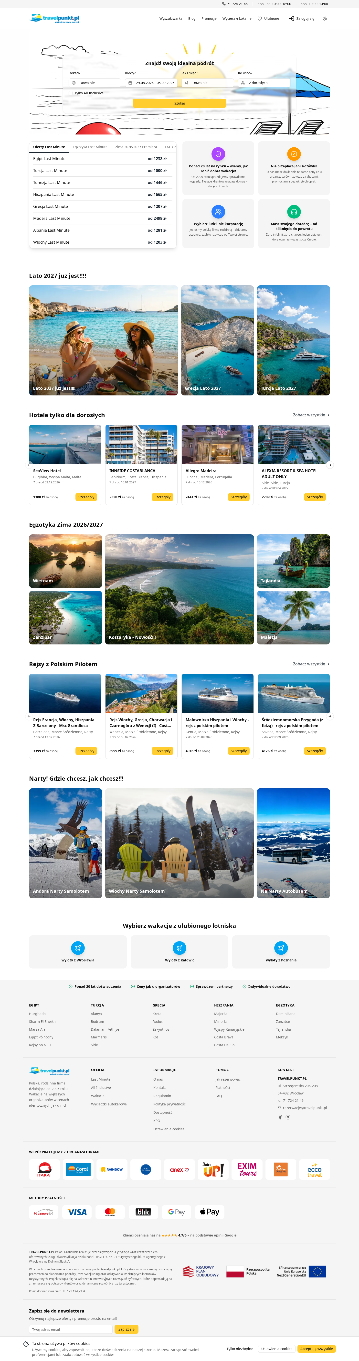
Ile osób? (245, 73)
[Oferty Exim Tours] (247, 1169)
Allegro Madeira (201, 470)
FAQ (218, 1095)
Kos (155, 1037)
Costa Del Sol (224, 1045)
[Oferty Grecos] (145, 1169)
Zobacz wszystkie (309, 415)
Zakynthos (161, 1029)
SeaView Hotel (47, 470)
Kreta (157, 1013)
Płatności (222, 1087)
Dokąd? (74, 73)
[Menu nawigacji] (325, 18)
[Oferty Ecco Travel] (314, 1169)
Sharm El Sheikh (42, 1021)
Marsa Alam (39, 1029)
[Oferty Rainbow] (111, 1169)
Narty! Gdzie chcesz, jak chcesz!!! (76, 778)
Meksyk (282, 1037)
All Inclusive (101, 1087)
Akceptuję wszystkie (316, 1348)
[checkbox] (71, 93)
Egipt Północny (41, 1037)
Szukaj (179, 103)
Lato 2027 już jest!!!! (57, 275)
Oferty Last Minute (49, 146)
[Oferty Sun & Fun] (280, 1169)
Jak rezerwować (228, 1079)
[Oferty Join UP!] (213, 1169)
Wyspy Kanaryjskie (229, 1029)
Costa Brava (223, 1037)
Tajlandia (283, 1029)
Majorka (220, 1013)
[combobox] (95, 82)
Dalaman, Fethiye (105, 1029)
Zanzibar (283, 1021)
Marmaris (99, 1037)
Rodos (158, 1021)
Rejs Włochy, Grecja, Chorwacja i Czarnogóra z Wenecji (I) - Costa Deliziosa (140, 725)
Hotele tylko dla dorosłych (67, 415)
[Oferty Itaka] (44, 1169)
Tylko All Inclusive (89, 93)
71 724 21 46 (293, 1100)
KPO (156, 1120)
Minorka (221, 1021)
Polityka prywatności (170, 1104)
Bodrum (97, 1021)
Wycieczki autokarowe (109, 1104)
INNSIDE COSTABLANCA (132, 470)
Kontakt (159, 1087)
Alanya (96, 1013)
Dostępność (162, 1112)
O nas (158, 1079)
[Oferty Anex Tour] (179, 1169)
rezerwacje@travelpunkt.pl (305, 1107)
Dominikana (286, 1013)
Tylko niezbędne (240, 1348)
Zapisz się (126, 1329)
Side (94, 1045)
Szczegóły (86, 497)
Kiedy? (130, 73)
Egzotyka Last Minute (90, 146)
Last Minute (100, 1079)
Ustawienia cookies (168, 1129)
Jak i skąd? (189, 73)
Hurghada (37, 1013)
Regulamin (162, 1095)
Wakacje (98, 1095)
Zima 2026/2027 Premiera (136, 146)
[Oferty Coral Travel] (78, 1169)
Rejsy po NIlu (40, 1045)
